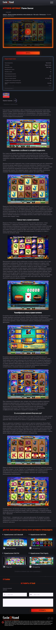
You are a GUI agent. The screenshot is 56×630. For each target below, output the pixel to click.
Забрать (28, 20)
